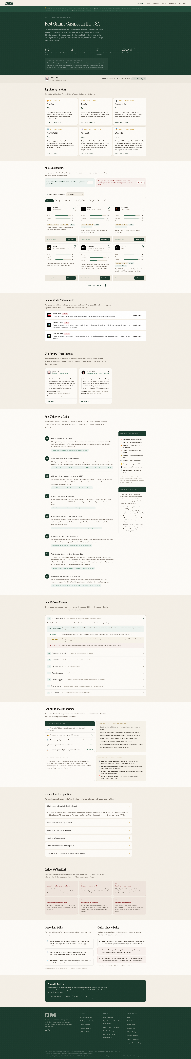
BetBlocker (77, 997)
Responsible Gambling (134, 1043)
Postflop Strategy (108, 1031)
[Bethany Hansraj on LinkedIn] (108, 371)
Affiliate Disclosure (132, 1035)
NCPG (68, 997)
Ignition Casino (125, 208)
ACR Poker (124, 246)
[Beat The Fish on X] (49, 1030)
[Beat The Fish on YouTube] (46, 1030)
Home (47, 17)
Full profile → (50, 401)
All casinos (49, 201)
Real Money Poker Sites (87, 1021)
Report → (140, 182)
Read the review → (138, 315)
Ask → (90, 182)
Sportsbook (101, 201)
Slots (77, 201)
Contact (129, 1021)
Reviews (140, 3)
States (164, 3)
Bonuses (156, 3)
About (129, 1017)
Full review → (71, 239)
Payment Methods (85, 1028)
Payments (172, 3)
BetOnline (55, 208)
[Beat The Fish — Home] (9, 3)
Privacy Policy (131, 1025)
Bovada (89, 208)
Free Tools (182, 3)
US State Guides (85, 1032)
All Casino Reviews (86, 1017)
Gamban (88, 997)
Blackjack (59, 201)
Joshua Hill (54, 78)
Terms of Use (131, 1028)
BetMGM (55, 246)
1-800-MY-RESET (55, 997)
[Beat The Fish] (60, 1015)
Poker (148, 3)
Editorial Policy (131, 1032)
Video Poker (69, 201)
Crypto (92, 201)
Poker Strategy (108, 1017)
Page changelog (138, 79)
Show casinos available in (57, 194)
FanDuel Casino (91, 246)
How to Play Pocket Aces (111, 1027)
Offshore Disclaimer (133, 1039)
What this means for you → (113, 10)
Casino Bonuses (85, 1025)
